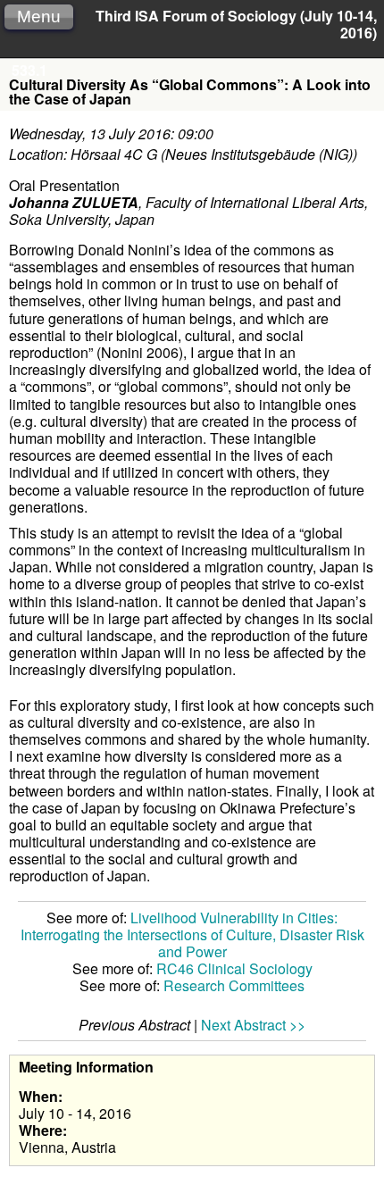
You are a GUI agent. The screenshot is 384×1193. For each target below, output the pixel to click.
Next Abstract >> (253, 1024)
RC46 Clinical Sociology (234, 968)
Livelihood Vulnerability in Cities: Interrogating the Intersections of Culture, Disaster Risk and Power (192, 934)
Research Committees (234, 985)
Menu (39, 16)
